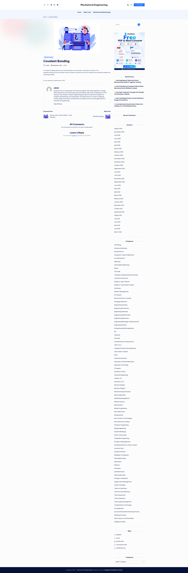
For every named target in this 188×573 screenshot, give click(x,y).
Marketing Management (122, 398)
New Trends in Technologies (123, 418)
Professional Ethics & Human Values (125, 445)
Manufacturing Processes (122, 392)
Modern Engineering (120, 408)
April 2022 (117, 192)
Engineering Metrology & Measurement (126, 322)
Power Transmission (120, 435)
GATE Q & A (117, 345)
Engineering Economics (121, 308)
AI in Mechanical (119, 258)
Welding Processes (120, 515)
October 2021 (118, 208)
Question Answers (120, 452)
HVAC (116, 355)
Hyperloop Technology (121, 365)
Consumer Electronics (121, 278)
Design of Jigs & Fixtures (122, 282)
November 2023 (119, 179)
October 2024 (118, 165)
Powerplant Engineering (121, 438)
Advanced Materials (120, 248)
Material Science (49, 57)
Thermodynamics (120, 495)
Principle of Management (122, 442)
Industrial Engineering (121, 375)
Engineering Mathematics (122, 315)
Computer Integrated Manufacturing (126, 275)
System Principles (119, 485)
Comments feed (121, 545)
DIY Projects (118, 295)
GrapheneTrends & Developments (125, 348)
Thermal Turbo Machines (122, 492)
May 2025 (117, 142)
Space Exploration (120, 475)
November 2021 (119, 205)
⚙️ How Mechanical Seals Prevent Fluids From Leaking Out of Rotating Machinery (128, 105)
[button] (139, 4)
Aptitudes (117, 261)
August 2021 (118, 215)
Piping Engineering (120, 428)
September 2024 (119, 168)
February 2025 (118, 152)
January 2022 (118, 202)
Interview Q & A (119, 382)
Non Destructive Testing (121, 422)
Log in (118, 538)
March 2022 (118, 195)
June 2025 (117, 138)
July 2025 (117, 135)
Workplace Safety (120, 522)
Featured (117, 335)
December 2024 (119, 159)
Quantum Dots (119, 448)
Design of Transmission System (124, 285)
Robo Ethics (117, 462)
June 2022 (117, 185)
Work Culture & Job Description (124, 518)
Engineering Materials (121, 311)
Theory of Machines (120, 488)
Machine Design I (119, 385)
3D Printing (117, 245)
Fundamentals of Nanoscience (124, 342)
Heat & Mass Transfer (121, 352)
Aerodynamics (119, 251)
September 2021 (119, 212)
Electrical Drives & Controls (122, 298)
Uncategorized (119, 508)
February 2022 (118, 199)
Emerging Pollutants (120, 302)
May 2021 (117, 225)
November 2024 (119, 162)
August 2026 (118, 128)
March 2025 (118, 148)
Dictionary (117, 288)
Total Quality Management (123, 502)
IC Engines (117, 368)
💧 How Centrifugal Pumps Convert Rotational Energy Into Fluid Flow (128, 99)
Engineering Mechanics (121, 318)
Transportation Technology (123, 505)
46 (66, 65)
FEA (115, 331)
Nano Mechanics (119, 412)
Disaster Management (121, 291)
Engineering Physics (120, 325)
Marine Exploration (120, 395)
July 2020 (117, 229)
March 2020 (118, 232)
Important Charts (119, 372)
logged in (75, 135)
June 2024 (117, 175)
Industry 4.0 (118, 378)
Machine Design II (119, 388)
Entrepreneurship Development (124, 328)
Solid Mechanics (119, 472)
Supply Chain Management (123, 482)
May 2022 (117, 188)
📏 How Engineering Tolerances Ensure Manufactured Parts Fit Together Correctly (127, 81)
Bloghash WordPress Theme (113, 570)
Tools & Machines (119, 498)
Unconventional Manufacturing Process (126, 512)
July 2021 (117, 219)
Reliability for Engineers (121, 455)
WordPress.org (120, 548)
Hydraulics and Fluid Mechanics (124, 362)
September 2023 (119, 182)
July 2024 (117, 172)
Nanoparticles (118, 415)
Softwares (117, 468)
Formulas (117, 338)
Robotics (117, 465)
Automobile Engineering (121, 265)
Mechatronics (118, 405)
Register (118, 535)
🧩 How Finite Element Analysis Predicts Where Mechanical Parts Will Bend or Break (128, 87)
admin (56, 88)
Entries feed (120, 541)
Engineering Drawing (120, 305)
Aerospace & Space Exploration (124, 255)
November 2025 (119, 132)
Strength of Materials (121, 478)
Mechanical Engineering (94, 4)
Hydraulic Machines (120, 358)
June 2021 (117, 222)
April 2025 (117, 145)
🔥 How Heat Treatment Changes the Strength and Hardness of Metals (129, 93)
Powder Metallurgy (120, 432)
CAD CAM (117, 271)
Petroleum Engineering (121, 425)
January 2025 (118, 155)
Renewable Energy (120, 458)
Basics (116, 268)
